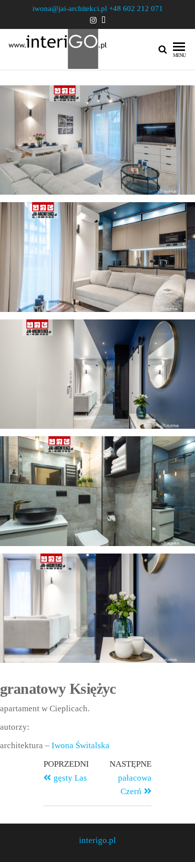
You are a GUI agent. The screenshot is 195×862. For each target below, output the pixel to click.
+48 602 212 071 (136, 8)
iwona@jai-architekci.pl (69, 8)
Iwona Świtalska (81, 745)
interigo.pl (97, 840)
